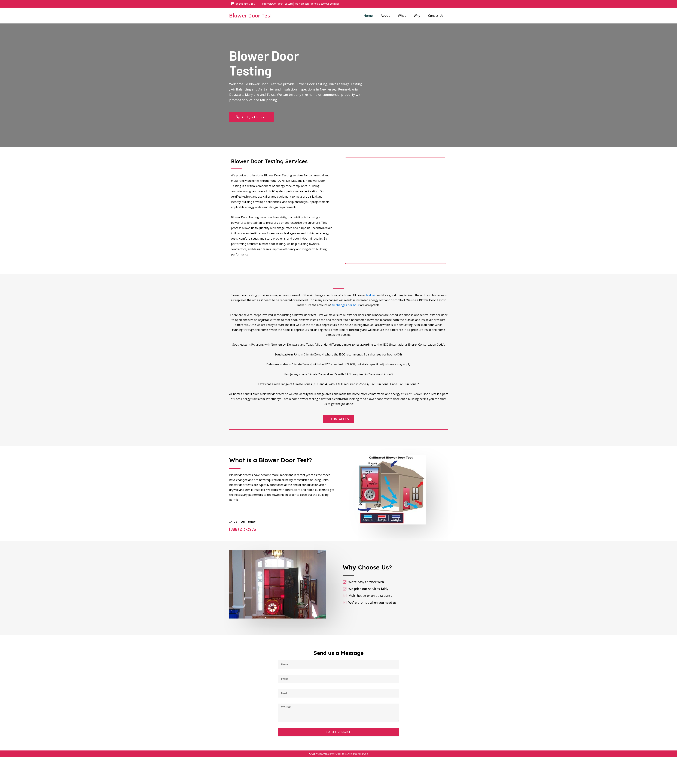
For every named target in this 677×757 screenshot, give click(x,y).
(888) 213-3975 (242, 529)
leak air (371, 295)
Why (417, 15)
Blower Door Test (250, 15)
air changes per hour (345, 305)
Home (368, 15)
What (402, 15)
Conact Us (435, 15)
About (385, 15)
